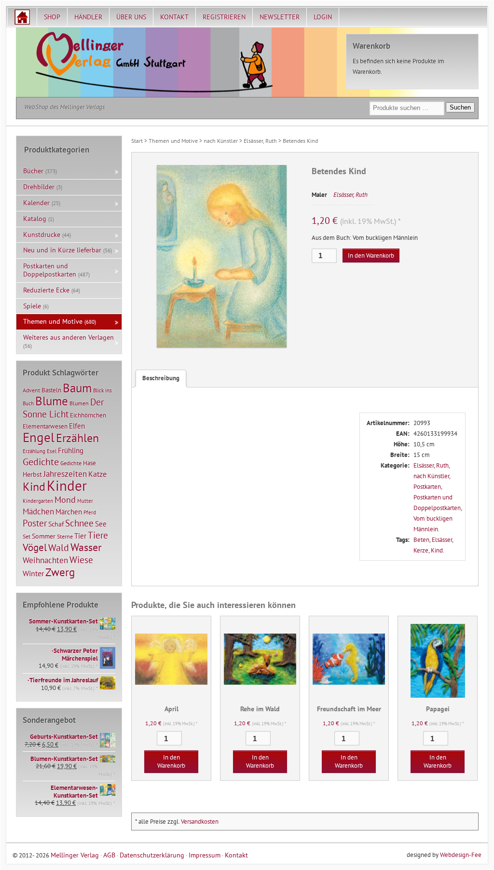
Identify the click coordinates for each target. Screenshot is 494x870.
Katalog (34, 218)
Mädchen (38, 511)
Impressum (204, 854)
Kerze (420, 550)
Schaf (56, 524)
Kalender (36, 202)
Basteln (51, 390)
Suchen (460, 107)
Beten (421, 540)
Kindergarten (38, 500)
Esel (51, 451)
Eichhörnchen (88, 415)
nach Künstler (221, 140)
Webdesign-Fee (460, 855)
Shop (52, 17)
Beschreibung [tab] (160, 378)
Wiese (81, 560)
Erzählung (34, 451)
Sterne (65, 536)
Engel (39, 437)
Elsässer (442, 540)
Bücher (33, 170)
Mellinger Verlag (75, 854)
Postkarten (427, 487)
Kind (437, 550)
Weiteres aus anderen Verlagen (68, 337)
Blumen (79, 403)
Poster (35, 523)
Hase (89, 462)
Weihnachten (45, 560)
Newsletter (280, 17)
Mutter (85, 500)
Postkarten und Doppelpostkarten (49, 270)
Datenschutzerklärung (152, 854)
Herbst (32, 474)
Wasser (85, 547)
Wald (58, 547)
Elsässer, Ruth (260, 140)
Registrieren (224, 17)
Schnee (79, 523)
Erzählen (77, 437)
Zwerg (60, 572)
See (101, 523)
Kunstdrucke (41, 234)
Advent (31, 390)
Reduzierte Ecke (46, 290)
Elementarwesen (45, 426)
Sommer (43, 536)
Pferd (89, 512)
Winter (33, 573)
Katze (97, 474)
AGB (109, 854)
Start (137, 140)
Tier (80, 535)
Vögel (35, 547)
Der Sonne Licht (63, 408)
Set (26, 536)
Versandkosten (200, 821)
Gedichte (41, 461)
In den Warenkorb (371, 255)
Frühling (70, 450)
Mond (65, 499)
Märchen (68, 511)
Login (323, 17)
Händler (88, 17)
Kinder (67, 485)
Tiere (98, 535)
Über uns (131, 17)
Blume (51, 401)
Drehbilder (39, 186)
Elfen (77, 425)
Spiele (32, 306)
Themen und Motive (173, 140)
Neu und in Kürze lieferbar (62, 250)
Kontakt (174, 17)
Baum (77, 388)
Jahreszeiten (65, 473)
